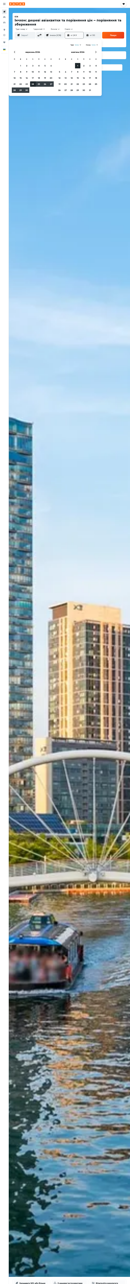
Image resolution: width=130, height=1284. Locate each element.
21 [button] (14, 84)
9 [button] (26, 72)
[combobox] (55, 29)
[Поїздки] (4, 42)
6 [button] (51, 65)
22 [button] (20, 84)
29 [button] (20, 90)
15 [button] (21, 78)
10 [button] (33, 72)
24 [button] (33, 84)
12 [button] (45, 72)
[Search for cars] (4, 22)
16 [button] (27, 78)
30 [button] (26, 90)
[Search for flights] (4, 11)
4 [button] (38, 65)
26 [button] (45, 84)
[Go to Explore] (4, 29)
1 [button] (20, 65)
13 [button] (51, 72)
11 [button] (39, 72)
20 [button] (51, 78)
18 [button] (39, 78)
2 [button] (26, 65)
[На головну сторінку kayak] (17, 3)
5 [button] (45, 65)
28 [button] (14, 90)
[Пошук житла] (4, 17)
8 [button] (20, 72)
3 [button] (32, 65)
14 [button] (14, 78)
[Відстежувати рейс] (4, 35)
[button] (4, 4)
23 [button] (27, 84)
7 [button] (14, 72)
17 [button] (33, 78)
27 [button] (51, 84)
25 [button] (39, 84)
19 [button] (45, 78)
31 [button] (90, 90)
